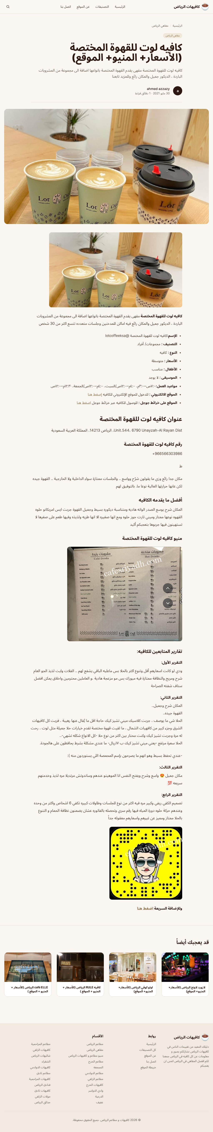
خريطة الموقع (148, 1067)
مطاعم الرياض (95, 1044)
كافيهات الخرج (94, 1084)
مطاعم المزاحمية (40, 1044)
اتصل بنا (66, 7)
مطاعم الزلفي (95, 1079)
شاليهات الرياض (40, 1055)
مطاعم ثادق (43, 1073)
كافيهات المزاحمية (39, 1079)
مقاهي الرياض (160, 25)
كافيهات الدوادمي (40, 1067)
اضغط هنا (84, 403)
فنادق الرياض (42, 1084)
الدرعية (99, 1096)
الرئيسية (120, 7)
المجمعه (98, 1067)
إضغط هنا (95, 394)
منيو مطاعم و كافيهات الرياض (85, 1055)
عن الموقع (83, 7)
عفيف (99, 1102)
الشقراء (46, 1061)
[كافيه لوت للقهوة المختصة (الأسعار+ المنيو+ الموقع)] (106, 269)
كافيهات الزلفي (41, 1049)
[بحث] (8, 6)
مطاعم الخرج (95, 1061)
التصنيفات (102, 7)
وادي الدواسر (95, 1090)
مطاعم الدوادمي (94, 1073)
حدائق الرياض (42, 1102)
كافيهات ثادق (42, 1090)
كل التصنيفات (147, 1049)
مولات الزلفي (42, 1096)
